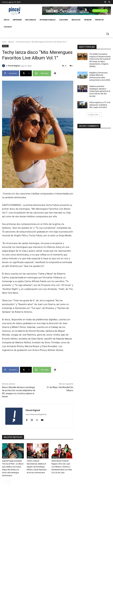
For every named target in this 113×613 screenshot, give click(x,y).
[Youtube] (42, 419)
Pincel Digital (14, 66)
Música (11, 42)
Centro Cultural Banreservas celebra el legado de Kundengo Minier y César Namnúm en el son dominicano (37, 467)
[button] (107, 33)
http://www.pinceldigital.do (36, 414)
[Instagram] (105, 2)
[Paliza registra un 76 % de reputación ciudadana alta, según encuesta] (82, 104)
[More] (55, 73)
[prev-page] (4, 482)
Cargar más (93, 114)
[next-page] (8, 482)
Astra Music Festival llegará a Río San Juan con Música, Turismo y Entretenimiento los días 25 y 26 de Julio (61, 467)
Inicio (4, 42)
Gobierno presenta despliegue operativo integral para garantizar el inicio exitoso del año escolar (99, 91)
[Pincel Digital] (4, 65)
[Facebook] (27, 419)
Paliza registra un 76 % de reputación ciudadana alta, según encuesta (99, 104)
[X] (109, 2)
